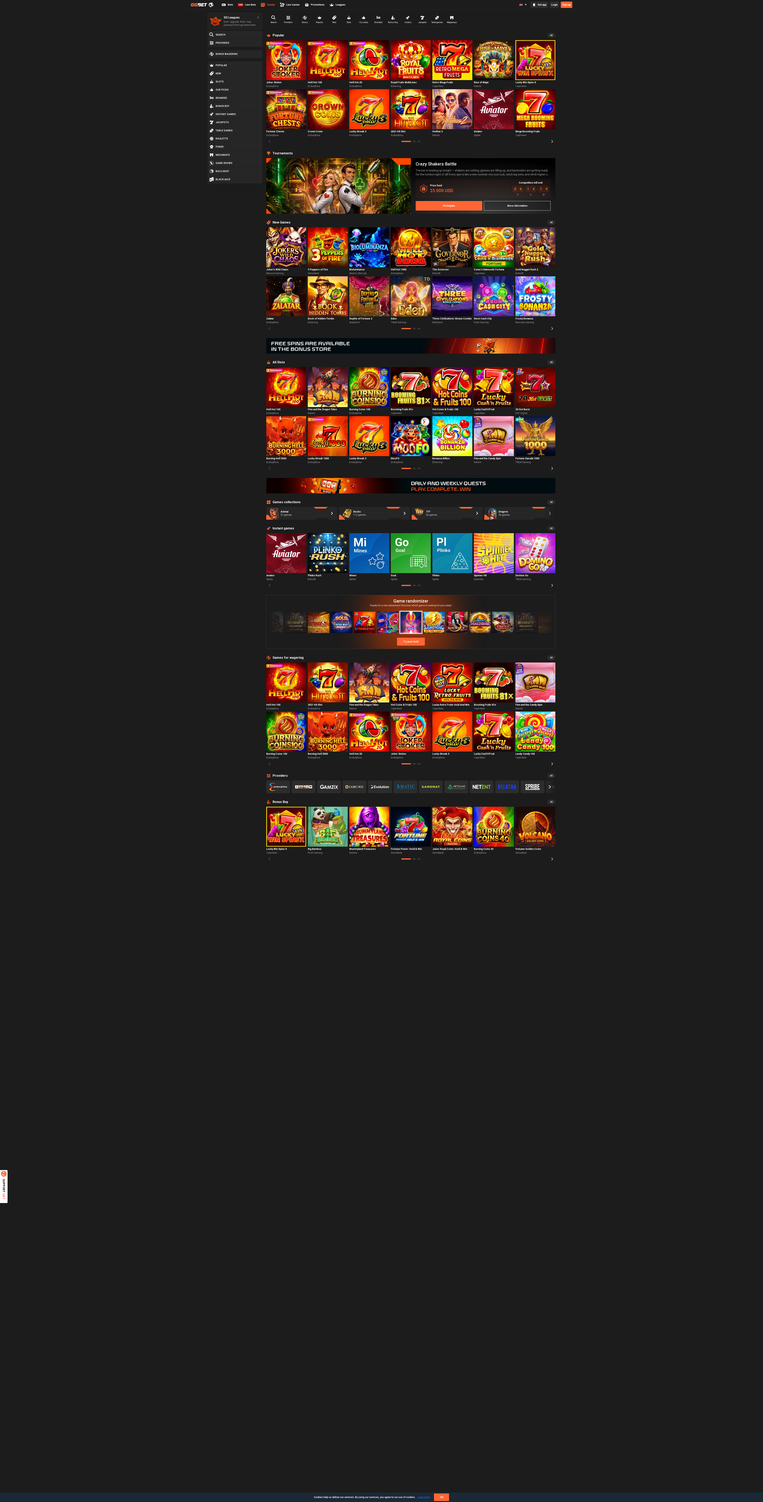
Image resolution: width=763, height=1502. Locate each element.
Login (554, 4)
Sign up (566, 4)
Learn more (423, 1497)
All (551, 35)
